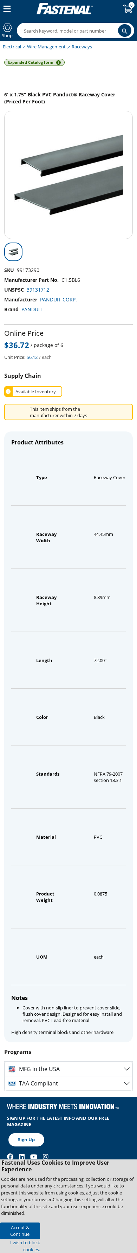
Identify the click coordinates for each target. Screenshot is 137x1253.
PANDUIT (32, 309)
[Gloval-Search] (124, 30)
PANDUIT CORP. (58, 299)
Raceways (82, 46)
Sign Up (26, 1139)
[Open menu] (5, 8)
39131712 (38, 289)
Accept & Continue (20, 1230)
